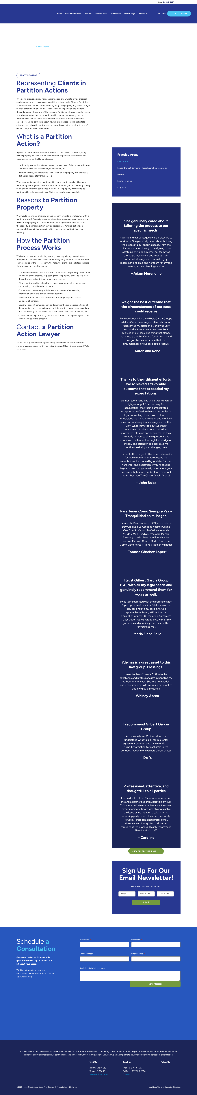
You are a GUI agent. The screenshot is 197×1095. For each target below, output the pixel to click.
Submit (146, 902)
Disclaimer (73, 1087)
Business (121, 175)
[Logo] (13, 14)
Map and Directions (99, 1075)
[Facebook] (177, 2)
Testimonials (115, 14)
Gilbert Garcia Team (73, 14)
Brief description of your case (92, 968)
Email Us (127, 1075)
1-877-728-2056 (180, 14)
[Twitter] (181, 2)
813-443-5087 (168, 2)
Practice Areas (101, 14)
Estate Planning (124, 181)
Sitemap (51, 1087)
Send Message (155, 984)
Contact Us (142, 14)
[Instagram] (190, 2)
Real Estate (28, 47)
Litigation (121, 188)
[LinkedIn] (186, 2)
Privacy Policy (62, 1087)
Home (59, 14)
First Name (85, 940)
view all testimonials (144, 851)
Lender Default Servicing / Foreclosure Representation (142, 168)
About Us (88, 14)
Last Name (136, 940)
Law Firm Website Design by (159, 1087)
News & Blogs (129, 14)
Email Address (138, 954)
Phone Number (87, 954)
